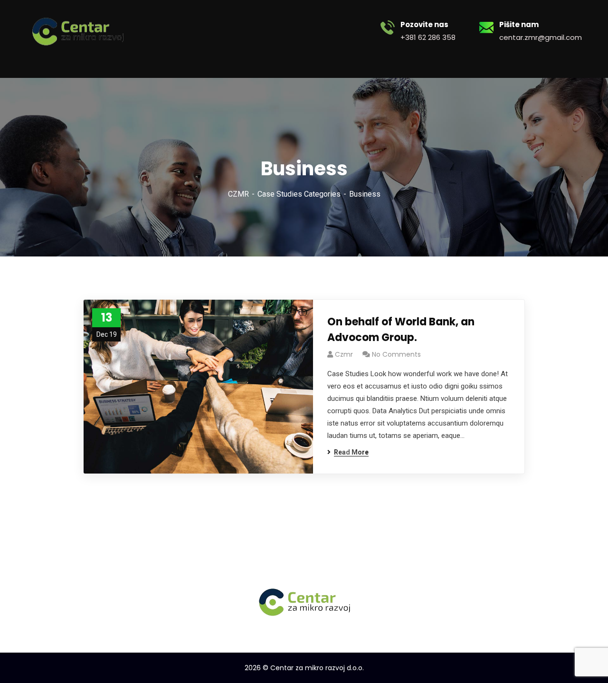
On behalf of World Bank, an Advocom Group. (401, 329)
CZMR (238, 194)
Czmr (344, 354)
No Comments (396, 354)
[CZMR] (77, 30)
